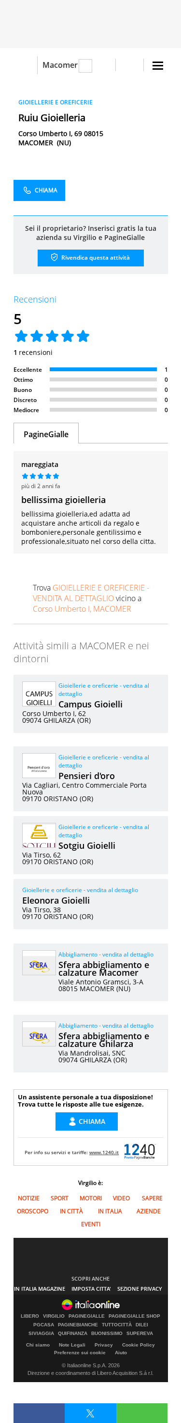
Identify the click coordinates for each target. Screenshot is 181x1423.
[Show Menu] (158, 66)
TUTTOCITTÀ (117, 1324)
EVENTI (90, 1224)
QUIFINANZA (72, 1333)
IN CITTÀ (71, 1211)
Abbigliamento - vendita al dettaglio (105, 954)
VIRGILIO (54, 1316)
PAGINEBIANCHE (78, 1324)
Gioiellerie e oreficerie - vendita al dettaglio (80, 890)
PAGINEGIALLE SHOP (134, 1316)
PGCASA (43, 1324)
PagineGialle (46, 434)
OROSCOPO (32, 1211)
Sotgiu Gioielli (86, 845)
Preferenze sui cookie (80, 1352)
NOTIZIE (29, 1198)
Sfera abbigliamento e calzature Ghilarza (103, 1039)
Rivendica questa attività (95, 257)
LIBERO (30, 1316)
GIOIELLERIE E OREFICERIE (55, 102)
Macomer (60, 65)
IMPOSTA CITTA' (91, 1288)
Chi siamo (38, 1344)
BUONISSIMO (107, 1333)
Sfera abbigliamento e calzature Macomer (103, 968)
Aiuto (121, 1352)
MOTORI (91, 1198)
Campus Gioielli (90, 704)
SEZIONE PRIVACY (139, 1288)
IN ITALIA (110, 1211)
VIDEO (121, 1198)
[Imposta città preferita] (25, 65)
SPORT (60, 1198)
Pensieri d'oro (86, 775)
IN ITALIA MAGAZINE (39, 1288)
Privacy (104, 1344)
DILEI (142, 1324)
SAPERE (152, 1198)
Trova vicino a (91, 598)
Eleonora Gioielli (56, 900)
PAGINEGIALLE (87, 1316)
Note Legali (72, 1344)
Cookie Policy (138, 1344)
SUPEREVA (139, 1333)
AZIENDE (149, 1211)
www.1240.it (104, 1152)
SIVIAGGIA (41, 1333)
